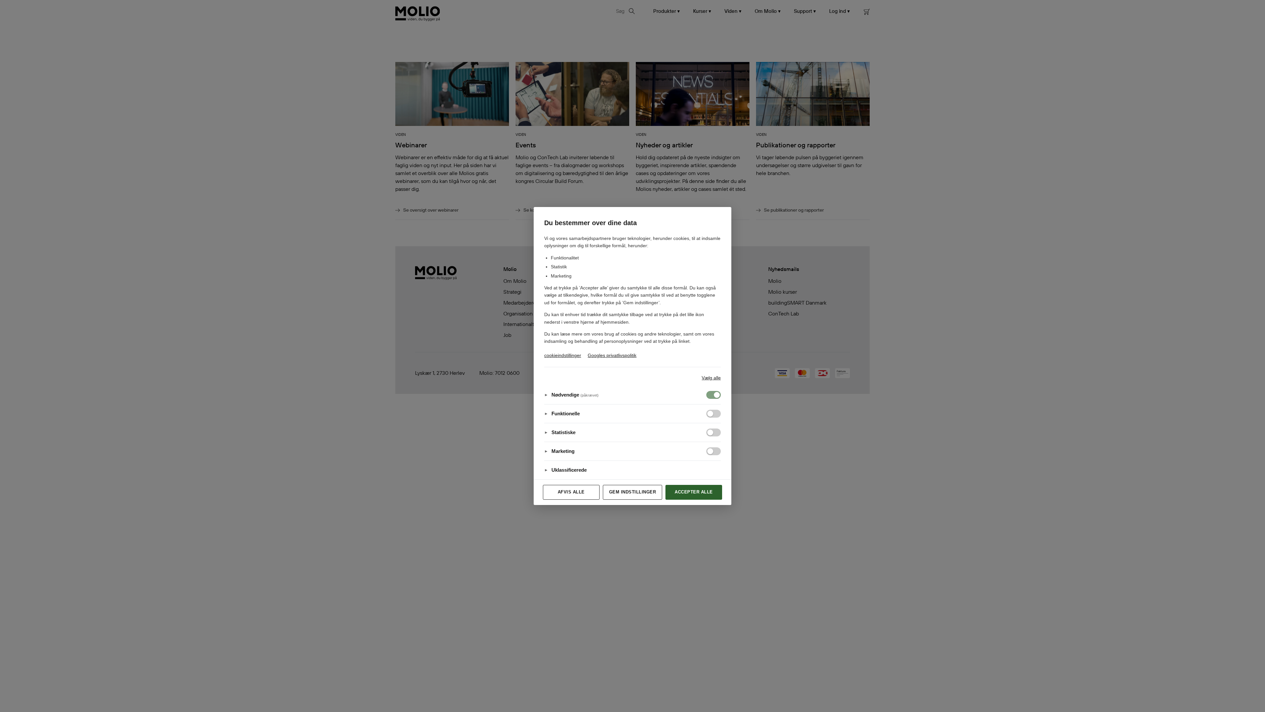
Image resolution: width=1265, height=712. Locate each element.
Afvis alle (571, 491)
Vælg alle (711, 377)
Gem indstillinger (632, 491)
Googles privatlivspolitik (612, 355)
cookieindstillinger (562, 355)
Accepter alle (694, 491)
